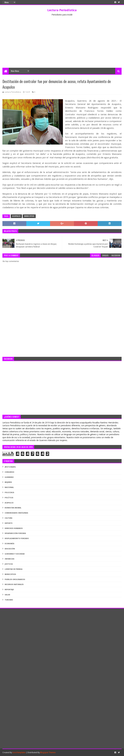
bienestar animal (13, 508)
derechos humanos (14, 528)
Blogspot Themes (48, 752)
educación (10, 549)
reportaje (9, 590)
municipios (29, 216)
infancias (9, 559)
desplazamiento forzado (17, 538)
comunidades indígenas (16, 513)
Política (9, 498)
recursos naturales (14, 584)
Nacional (9, 487)
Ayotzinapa (10, 467)
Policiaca (9, 493)
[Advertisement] (62, 45)
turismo (9, 600)
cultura (8, 518)
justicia (9, 564)
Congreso (9, 472)
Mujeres (8, 482)
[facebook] (115, 2)
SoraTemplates (19, 752)
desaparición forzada (15, 533)
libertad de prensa (13, 569)
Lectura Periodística (62, 10)
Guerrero (9, 477)
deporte (8, 523)
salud (7, 595)
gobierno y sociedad (15, 554)
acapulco (16, 216)
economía (9, 544)
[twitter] (118, 2)
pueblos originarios (15, 579)
